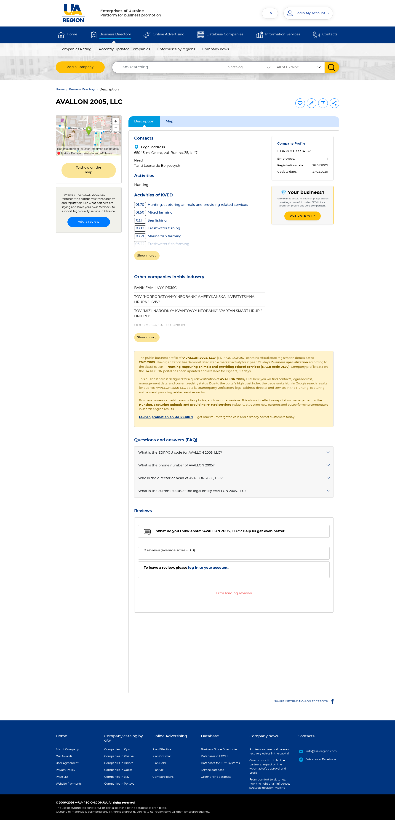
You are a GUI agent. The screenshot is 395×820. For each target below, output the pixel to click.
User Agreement (67, 763)
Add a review (88, 221)
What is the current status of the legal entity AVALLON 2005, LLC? (192, 491)
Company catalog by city (123, 738)
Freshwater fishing (158, 228)
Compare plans (162, 776)
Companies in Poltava (119, 783)
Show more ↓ (147, 255)
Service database (212, 770)
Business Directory (115, 34)
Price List (62, 776)
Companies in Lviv (116, 776)
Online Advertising (168, 34)
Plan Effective (161, 749)
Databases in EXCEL (214, 756)
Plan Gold (159, 763)
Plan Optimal (161, 756)
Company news (215, 49)
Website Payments (69, 783)
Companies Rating (75, 49)
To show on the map (88, 170)
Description (144, 121)
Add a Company (80, 67)
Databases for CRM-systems (220, 763)
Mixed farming (154, 212)
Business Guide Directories (219, 749)
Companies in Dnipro (118, 763)
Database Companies (225, 34)
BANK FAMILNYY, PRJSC (155, 288)
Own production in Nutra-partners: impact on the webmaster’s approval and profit (267, 766)
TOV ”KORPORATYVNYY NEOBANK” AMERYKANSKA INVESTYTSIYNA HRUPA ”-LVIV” (194, 299)
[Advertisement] (234, 650)
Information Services (282, 34)
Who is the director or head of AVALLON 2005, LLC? (180, 478)
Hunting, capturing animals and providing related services (192, 204)
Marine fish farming (158, 236)
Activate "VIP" (302, 215)
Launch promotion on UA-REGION (166, 417)
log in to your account (208, 567)
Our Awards (64, 756)
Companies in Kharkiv (119, 756)
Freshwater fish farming (162, 244)
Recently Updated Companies (124, 49)
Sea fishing (151, 220)
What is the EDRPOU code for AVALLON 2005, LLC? (180, 452)
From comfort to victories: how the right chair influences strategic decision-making (269, 783)
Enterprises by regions (176, 49)
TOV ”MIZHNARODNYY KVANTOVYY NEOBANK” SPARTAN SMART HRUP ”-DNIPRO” (198, 313)
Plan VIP (158, 770)
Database (210, 736)
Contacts (329, 34)
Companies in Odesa (118, 770)
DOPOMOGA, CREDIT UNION (159, 325)
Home (72, 34)
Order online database (216, 776)
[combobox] (299, 67)
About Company (67, 749)
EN (270, 13)
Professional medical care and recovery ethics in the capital (270, 751)
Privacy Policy (65, 770)
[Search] (332, 67)
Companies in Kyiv (117, 749)
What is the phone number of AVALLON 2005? (176, 465)
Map (169, 121)
